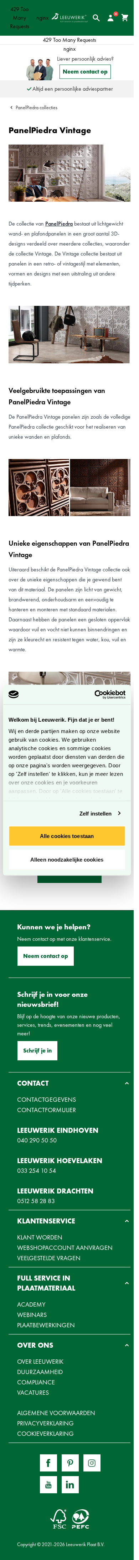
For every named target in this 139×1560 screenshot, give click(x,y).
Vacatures (33, 1392)
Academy (31, 1304)
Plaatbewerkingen (46, 1325)
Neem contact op (85, 71)
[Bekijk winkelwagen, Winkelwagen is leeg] (124, 18)
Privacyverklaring (45, 1423)
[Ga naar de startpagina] (69, 17)
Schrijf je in (37, 1050)
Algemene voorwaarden (56, 1413)
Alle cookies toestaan (67, 836)
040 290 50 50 (37, 1140)
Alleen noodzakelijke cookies (66, 859)
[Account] (110, 18)
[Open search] (96, 18)
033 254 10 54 (36, 1170)
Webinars (32, 1315)
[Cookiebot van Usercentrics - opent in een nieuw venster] (95, 694)
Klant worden (39, 1237)
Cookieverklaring (45, 1433)
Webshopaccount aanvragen (65, 1247)
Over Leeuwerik (40, 1361)
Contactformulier (46, 1110)
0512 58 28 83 (36, 1201)
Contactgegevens (46, 1099)
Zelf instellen (95, 813)
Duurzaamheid (40, 1372)
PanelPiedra (59, 223)
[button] (69, 1083)
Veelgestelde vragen (49, 1258)
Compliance (36, 1382)
